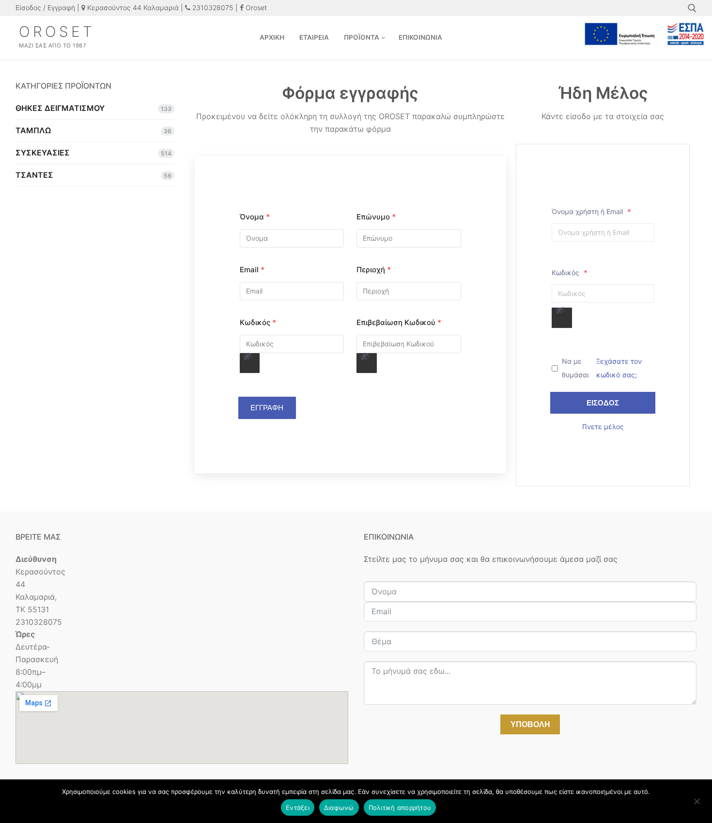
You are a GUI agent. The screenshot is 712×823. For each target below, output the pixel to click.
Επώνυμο (376, 216)
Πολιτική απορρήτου (400, 807)
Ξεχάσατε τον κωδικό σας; (619, 368)
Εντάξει (298, 807)
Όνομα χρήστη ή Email (591, 211)
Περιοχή (373, 269)
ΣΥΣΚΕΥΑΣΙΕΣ (42, 152)
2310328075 (211, 7)
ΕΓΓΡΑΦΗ (267, 408)
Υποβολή (530, 724)
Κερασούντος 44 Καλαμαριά (132, 7)
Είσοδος (603, 403)
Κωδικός (258, 322)
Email (252, 269)
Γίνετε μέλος (603, 426)
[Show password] (247, 356)
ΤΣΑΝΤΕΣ (34, 175)
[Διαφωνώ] (696, 804)
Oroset (255, 7)
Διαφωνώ (339, 807)
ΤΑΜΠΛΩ (33, 130)
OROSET (57, 31)
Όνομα (255, 216)
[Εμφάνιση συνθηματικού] (250, 363)
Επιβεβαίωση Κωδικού (398, 322)
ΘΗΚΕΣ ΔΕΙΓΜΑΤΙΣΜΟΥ (60, 108)
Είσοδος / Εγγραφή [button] (45, 7)
